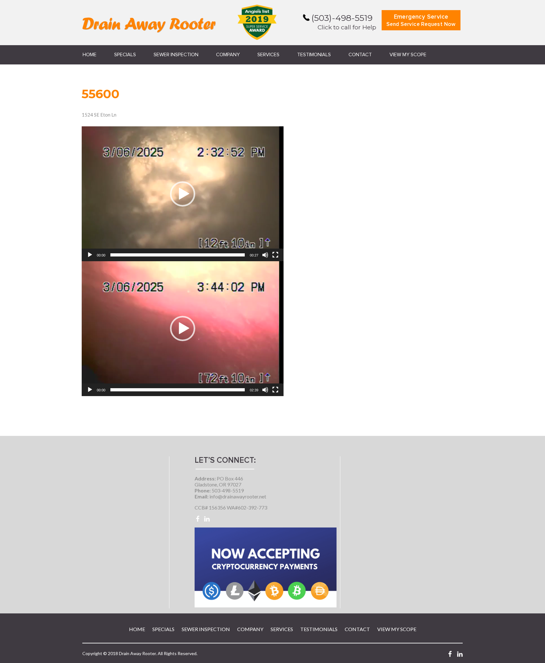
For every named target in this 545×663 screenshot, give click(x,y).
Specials (125, 54)
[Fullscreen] (275, 255)
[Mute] (265, 255)
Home (90, 54)
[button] (182, 194)
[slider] (177, 254)
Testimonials (314, 54)
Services (268, 54)
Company (228, 54)
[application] (183, 193)
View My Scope (408, 54)
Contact (360, 54)
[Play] (90, 255)
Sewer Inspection (176, 54)
